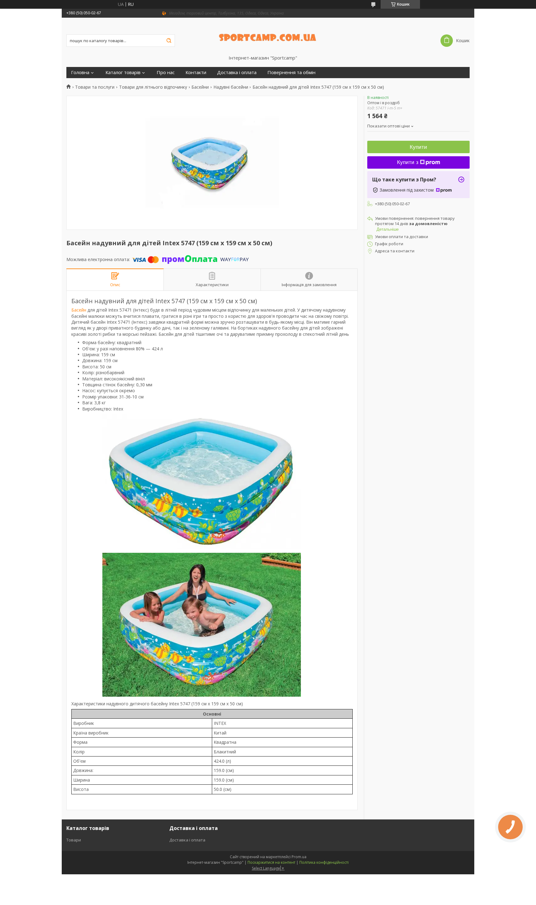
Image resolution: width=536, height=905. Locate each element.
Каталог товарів (123, 72)
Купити (418, 147)
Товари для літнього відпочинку (153, 87)
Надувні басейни (230, 87)
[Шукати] (169, 40)
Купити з (407, 162)
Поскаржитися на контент (271, 862)
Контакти (195, 72)
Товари (73, 840)
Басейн (78, 310)
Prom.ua (299, 856)
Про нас (166, 72)
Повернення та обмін (291, 72)
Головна (80, 72)
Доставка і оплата (237, 72)
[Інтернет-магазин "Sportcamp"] (268, 36)
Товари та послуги (94, 87)
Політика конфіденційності (324, 862)
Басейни (200, 87)
